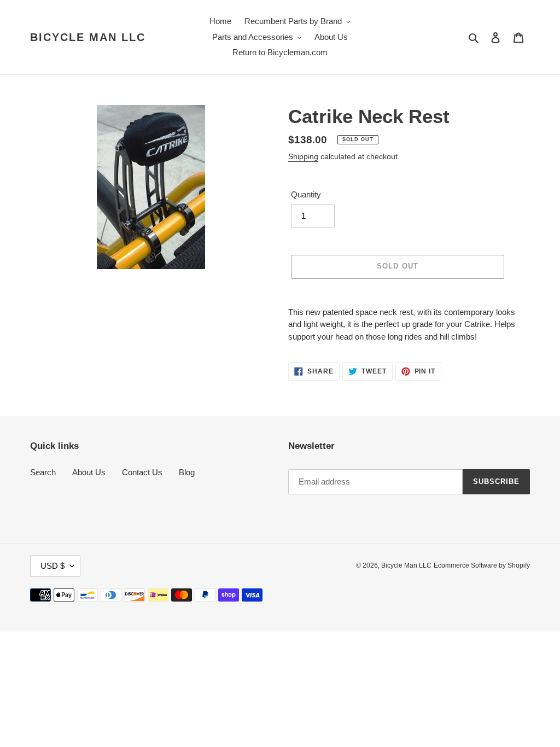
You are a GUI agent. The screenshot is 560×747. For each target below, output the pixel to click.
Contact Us (142, 472)
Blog (187, 472)
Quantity (306, 194)
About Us (89, 472)
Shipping (303, 156)
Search (43, 472)
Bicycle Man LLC (87, 37)
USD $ (52, 565)
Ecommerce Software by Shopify (482, 565)
